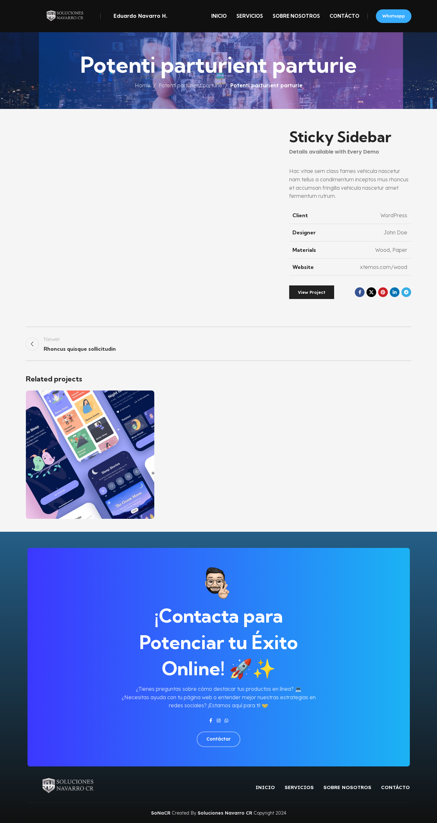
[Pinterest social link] (383, 292)
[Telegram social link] (406, 292)
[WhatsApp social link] (226, 720)
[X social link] (371, 292)
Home (142, 85)
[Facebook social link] (360, 292)
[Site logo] (61, 15)
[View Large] (146, 397)
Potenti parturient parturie (190, 85)
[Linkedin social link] (394, 292)
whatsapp (393, 15)
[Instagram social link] (219, 720)
